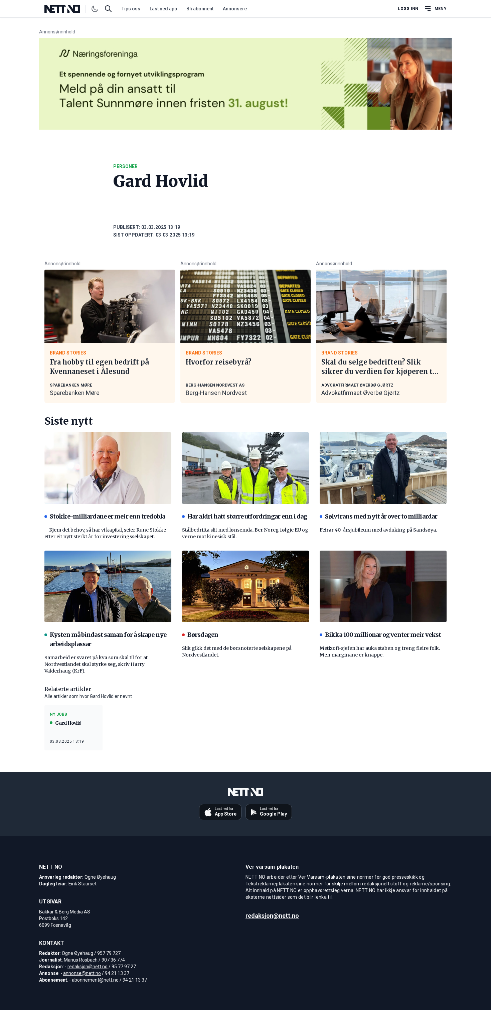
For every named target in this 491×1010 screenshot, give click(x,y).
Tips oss (131, 8)
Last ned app (163, 8)
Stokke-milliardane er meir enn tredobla (107, 516)
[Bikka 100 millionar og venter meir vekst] (383, 586)
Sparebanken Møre (75, 392)
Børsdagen (202, 634)
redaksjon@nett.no (87, 966)
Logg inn (408, 8)
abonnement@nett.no (95, 980)
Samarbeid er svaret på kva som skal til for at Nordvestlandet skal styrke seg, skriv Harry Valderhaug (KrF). (96, 664)
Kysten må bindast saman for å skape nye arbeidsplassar (108, 639)
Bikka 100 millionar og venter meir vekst (383, 634)
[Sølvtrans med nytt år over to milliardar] (383, 468)
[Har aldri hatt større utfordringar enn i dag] (245, 468)
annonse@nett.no (82, 973)
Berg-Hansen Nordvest (216, 392)
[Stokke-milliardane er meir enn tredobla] (107, 468)
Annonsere (235, 8)
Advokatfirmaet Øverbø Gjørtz (360, 392)
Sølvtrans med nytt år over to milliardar (381, 516)
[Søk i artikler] (108, 9)
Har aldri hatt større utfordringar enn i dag (247, 516)
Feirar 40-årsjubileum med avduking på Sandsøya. (378, 530)
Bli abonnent (199, 8)
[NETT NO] (67, 9)
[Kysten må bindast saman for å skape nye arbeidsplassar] (107, 586)
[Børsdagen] (245, 586)
